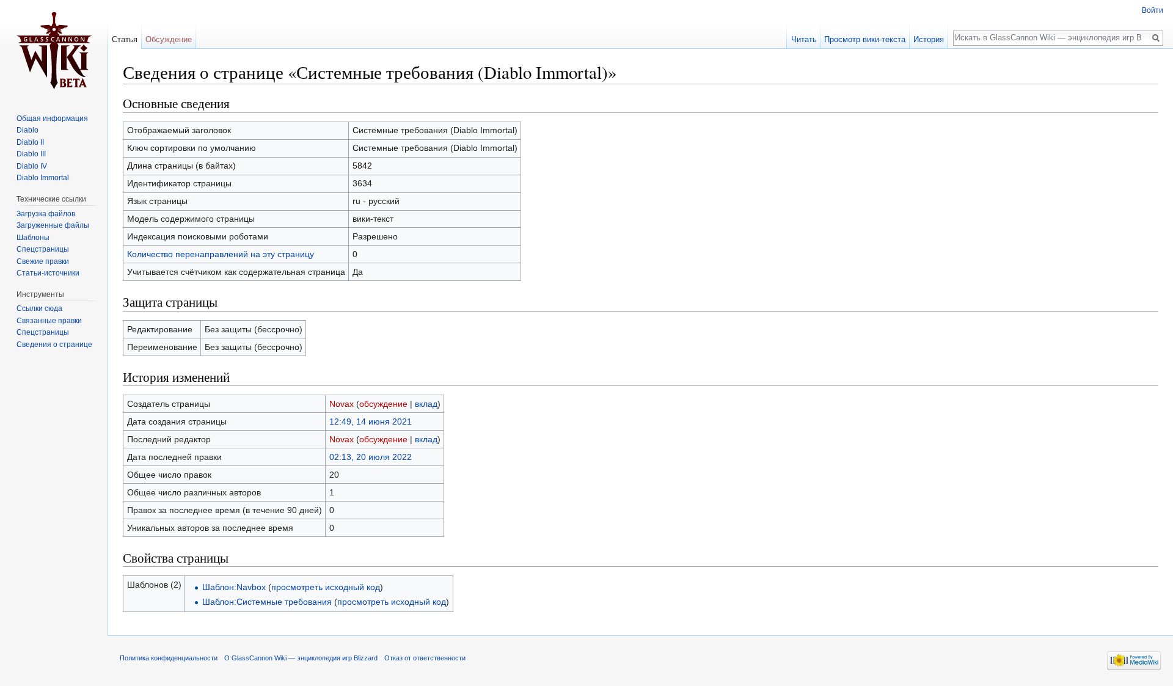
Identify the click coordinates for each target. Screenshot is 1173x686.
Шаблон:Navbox (234, 587)
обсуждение (383, 404)
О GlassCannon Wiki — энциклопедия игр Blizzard (301, 658)
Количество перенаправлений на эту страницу (220, 254)
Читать (804, 39)
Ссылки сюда (39, 308)
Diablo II (30, 142)
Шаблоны (32, 237)
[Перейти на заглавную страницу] (54, 49)
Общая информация (52, 118)
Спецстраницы (42, 249)
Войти (1152, 10)
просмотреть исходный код (325, 587)
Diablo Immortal (42, 177)
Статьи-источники (47, 273)
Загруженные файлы (52, 225)
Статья (124, 39)
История (928, 39)
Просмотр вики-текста (864, 39)
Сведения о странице (54, 344)
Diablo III (31, 154)
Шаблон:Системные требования (267, 602)
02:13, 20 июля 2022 (370, 457)
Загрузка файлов (45, 214)
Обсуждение (168, 39)
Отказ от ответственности (425, 658)
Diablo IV (31, 166)
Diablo (27, 130)
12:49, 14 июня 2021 (370, 421)
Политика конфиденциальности (168, 658)
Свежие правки (42, 261)
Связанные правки (49, 320)
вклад (426, 404)
